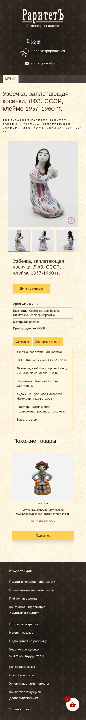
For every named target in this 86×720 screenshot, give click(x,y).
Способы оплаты (21, 675)
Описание (22, 341)
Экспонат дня (19, 709)
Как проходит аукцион (25, 692)
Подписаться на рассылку (28, 641)
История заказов (21, 633)
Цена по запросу (31, 288)
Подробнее (43, 535)
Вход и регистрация (23, 624)
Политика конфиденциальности (32, 582)
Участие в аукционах (24, 649)
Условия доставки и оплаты (29, 683)
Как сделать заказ (22, 667)
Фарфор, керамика (42, 315)
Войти (36, 41)
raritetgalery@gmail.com (49, 63)
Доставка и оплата (47, 341)
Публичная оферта (23, 598)
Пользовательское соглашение (31, 590)
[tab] (22, 341)
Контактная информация (27, 607)
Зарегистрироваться (48, 51)
